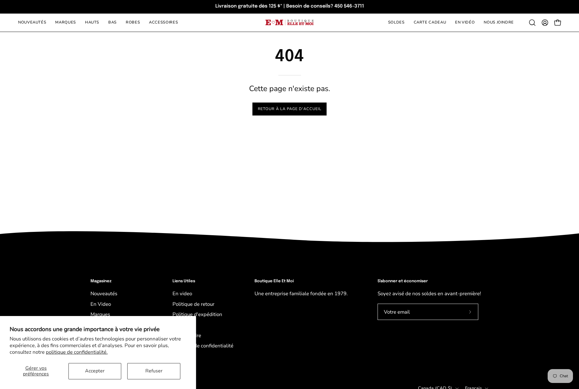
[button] (532, 22)
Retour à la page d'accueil (289, 109)
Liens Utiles (183, 281)
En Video (100, 304)
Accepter (95, 371)
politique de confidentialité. (77, 352)
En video (182, 293)
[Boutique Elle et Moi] (289, 22)
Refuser (154, 371)
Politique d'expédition (197, 314)
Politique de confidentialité (202, 345)
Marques (100, 314)
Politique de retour (193, 304)
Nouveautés (103, 293)
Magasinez (101, 281)
